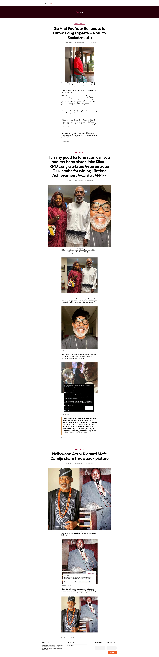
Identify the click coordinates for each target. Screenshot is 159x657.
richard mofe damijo (85, 438)
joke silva (69, 438)
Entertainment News (79, 23)
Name (96, 645)
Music (88, 4)
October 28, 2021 (79, 463)
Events (100, 4)
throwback (82, 637)
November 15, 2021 (79, 180)
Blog (78, 4)
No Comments (92, 42)
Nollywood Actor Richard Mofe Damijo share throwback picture (79, 456)
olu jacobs (78, 438)
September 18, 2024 (81, 42)
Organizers (107, 4)
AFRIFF (64, 438)
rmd (70, 141)
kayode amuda (69, 42)
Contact (114, 4)
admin (70, 180)
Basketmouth (66, 141)
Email (108, 645)
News (82, 4)
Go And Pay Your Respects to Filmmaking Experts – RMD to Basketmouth (79, 33)
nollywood (73, 438)
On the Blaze (93, 4)
